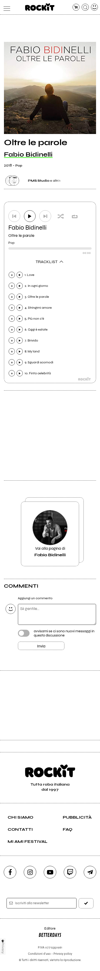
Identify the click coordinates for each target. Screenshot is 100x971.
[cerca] (85, 7)
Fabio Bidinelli (28, 154)
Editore (47, 931)
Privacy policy (62, 953)
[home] (40, 7)
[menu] (5, 7)
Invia (41, 646)
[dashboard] (94, 7)
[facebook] (10, 872)
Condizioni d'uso (39, 953)
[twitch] (70, 872)
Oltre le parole (21, 235)
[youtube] (50, 872)
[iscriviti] (86, 903)
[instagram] (30, 872)
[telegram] (90, 872)
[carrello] (76, 7)
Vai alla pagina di (50, 551)
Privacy (3, 948)
